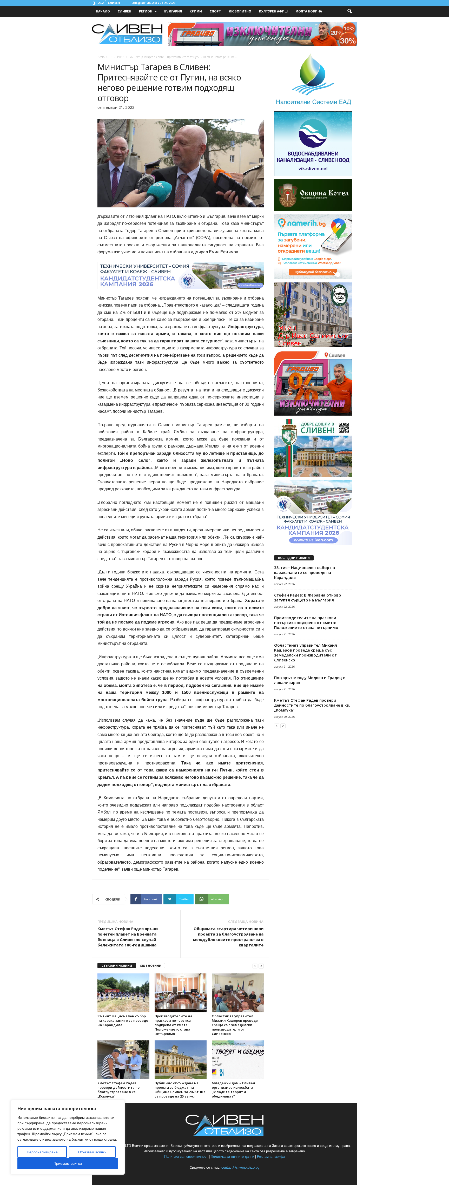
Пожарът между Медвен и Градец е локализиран (309, 680)
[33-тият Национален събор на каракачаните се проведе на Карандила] (123, 992)
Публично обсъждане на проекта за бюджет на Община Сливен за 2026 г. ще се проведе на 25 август (180, 1090)
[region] (67, 1137)
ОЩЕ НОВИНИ (150, 965)
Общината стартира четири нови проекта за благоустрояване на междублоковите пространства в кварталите (228, 936)
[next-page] (261, 966)
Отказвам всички (92, 1152)
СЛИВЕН (124, 11)
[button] (349, 11)
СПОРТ (215, 11)
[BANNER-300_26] (313, 544)
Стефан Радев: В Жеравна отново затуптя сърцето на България (307, 597)
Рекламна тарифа (271, 1157)
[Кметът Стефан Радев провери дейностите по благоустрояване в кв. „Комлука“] (123, 1059)
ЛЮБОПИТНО (240, 11)
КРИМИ (196, 11)
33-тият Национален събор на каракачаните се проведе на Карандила (122, 1020)
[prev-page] (254, 966)
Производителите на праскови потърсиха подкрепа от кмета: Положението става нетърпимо (173, 1025)
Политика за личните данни (232, 1157)
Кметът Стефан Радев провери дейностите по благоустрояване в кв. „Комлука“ (118, 1090)
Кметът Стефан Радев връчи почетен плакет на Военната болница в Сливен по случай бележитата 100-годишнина (127, 936)
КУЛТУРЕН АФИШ (273, 11)
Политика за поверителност (186, 1157)
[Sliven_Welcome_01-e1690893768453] (313, 476)
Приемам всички (68, 1163)
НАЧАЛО (103, 11)
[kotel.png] (313, 210)
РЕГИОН (145, 11)
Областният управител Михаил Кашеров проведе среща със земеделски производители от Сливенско (235, 1025)
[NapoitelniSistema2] (313, 107)
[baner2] (313, 414)
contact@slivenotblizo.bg (240, 1167)
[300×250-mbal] (313, 346)
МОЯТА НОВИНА (308, 11)
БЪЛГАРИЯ (173, 11)
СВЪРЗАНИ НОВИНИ (117, 965)
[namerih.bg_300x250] (313, 278)
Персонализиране (42, 1152)
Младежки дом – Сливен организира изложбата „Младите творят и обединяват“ (233, 1090)
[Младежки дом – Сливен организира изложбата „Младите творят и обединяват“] (238, 1059)
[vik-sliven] (313, 175)
